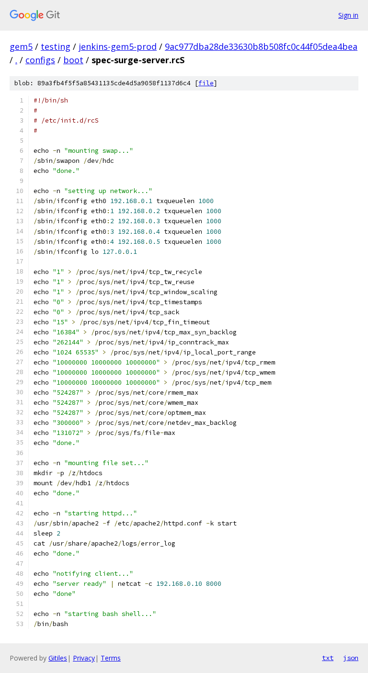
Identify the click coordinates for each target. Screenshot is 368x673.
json (350, 657)
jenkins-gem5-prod (118, 46)
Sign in (348, 15)
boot (73, 60)
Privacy (84, 657)
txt (328, 657)
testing (55, 46)
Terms (111, 657)
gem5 (21, 46)
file (206, 83)
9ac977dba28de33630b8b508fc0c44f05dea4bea (261, 46)
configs (40, 60)
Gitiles (57, 657)
